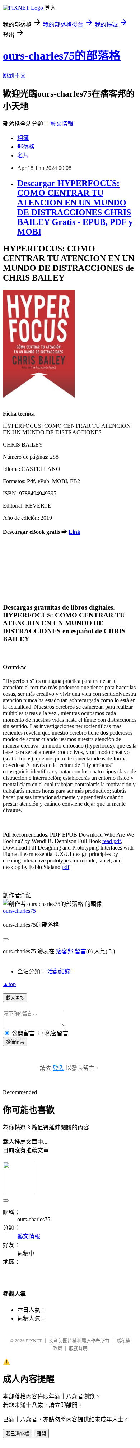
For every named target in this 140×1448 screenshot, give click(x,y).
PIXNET (34, 1340)
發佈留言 (15, 1042)
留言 (80, 951)
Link (74, 532)
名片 (23, 155)
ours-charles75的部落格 (62, 55)
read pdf (111, 841)
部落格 (25, 147)
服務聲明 (78, 1348)
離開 (41, 1434)
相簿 (23, 138)
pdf (65, 867)
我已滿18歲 (17, 1434)
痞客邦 (64, 951)
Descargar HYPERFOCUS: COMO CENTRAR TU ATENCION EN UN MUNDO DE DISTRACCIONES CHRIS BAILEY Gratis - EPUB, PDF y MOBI (75, 207)
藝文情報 (61, 124)
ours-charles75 (19, 911)
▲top (9, 984)
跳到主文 (14, 76)
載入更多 (15, 998)
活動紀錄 (58, 971)
